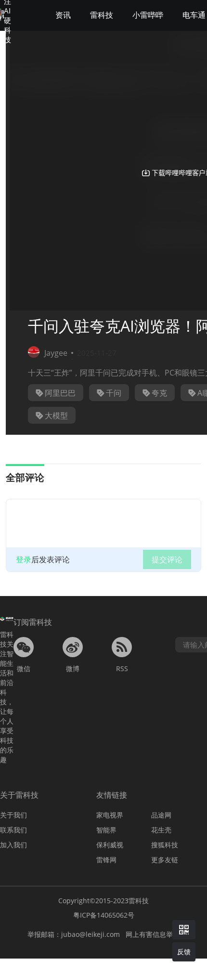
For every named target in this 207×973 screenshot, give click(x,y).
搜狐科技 (164, 844)
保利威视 (109, 844)
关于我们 (13, 814)
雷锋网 (106, 859)
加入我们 (13, 844)
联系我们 (13, 829)
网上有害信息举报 (153, 934)
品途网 (161, 814)
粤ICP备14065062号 (103, 915)
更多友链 (164, 859)
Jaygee (55, 353)
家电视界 (109, 814)
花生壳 (161, 829)
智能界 (106, 829)
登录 (23, 559)
